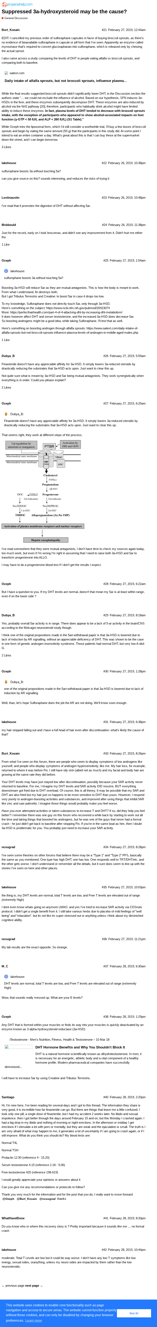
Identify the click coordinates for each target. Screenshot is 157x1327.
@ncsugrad (47, 1198)
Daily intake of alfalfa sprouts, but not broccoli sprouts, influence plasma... (66, 81)
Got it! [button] (134, 1313)
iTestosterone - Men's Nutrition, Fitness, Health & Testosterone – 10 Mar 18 (59, 1039)
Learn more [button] (33, 1320)
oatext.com (17, 73)
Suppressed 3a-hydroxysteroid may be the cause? (64, 11)
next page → (34, 1285)
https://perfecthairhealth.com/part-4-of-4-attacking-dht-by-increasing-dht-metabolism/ (66, 312)
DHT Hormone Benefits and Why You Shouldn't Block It (80, 1047)
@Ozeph (8, 1198)
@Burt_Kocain (27, 1198)
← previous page (13, 1285)
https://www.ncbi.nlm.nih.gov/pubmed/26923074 (78, 308)
